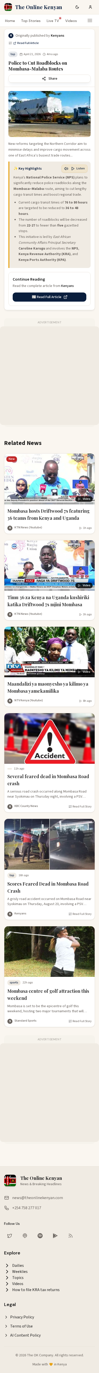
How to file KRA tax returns (36, 1290)
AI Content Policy (25, 1335)
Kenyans (20, 913)
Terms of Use (21, 1326)
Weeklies (20, 1271)
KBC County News (26, 806)
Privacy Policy (22, 1317)
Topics (18, 1277)
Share (52, 78)
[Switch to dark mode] (77, 7)
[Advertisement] (49, 375)
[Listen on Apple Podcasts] (24, 1235)
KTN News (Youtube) (28, 527)
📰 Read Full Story (80, 807)
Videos (71, 20)
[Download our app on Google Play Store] (55, 1235)
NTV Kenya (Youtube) (28, 700)
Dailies (18, 1265)
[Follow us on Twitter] (9, 1235)
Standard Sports (25, 1021)
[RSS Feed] (70, 1235)
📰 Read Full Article (23, 43)
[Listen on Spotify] (40, 1235)
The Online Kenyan (38, 7)
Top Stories (31, 20)
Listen (80, 168)
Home (10, 20)
